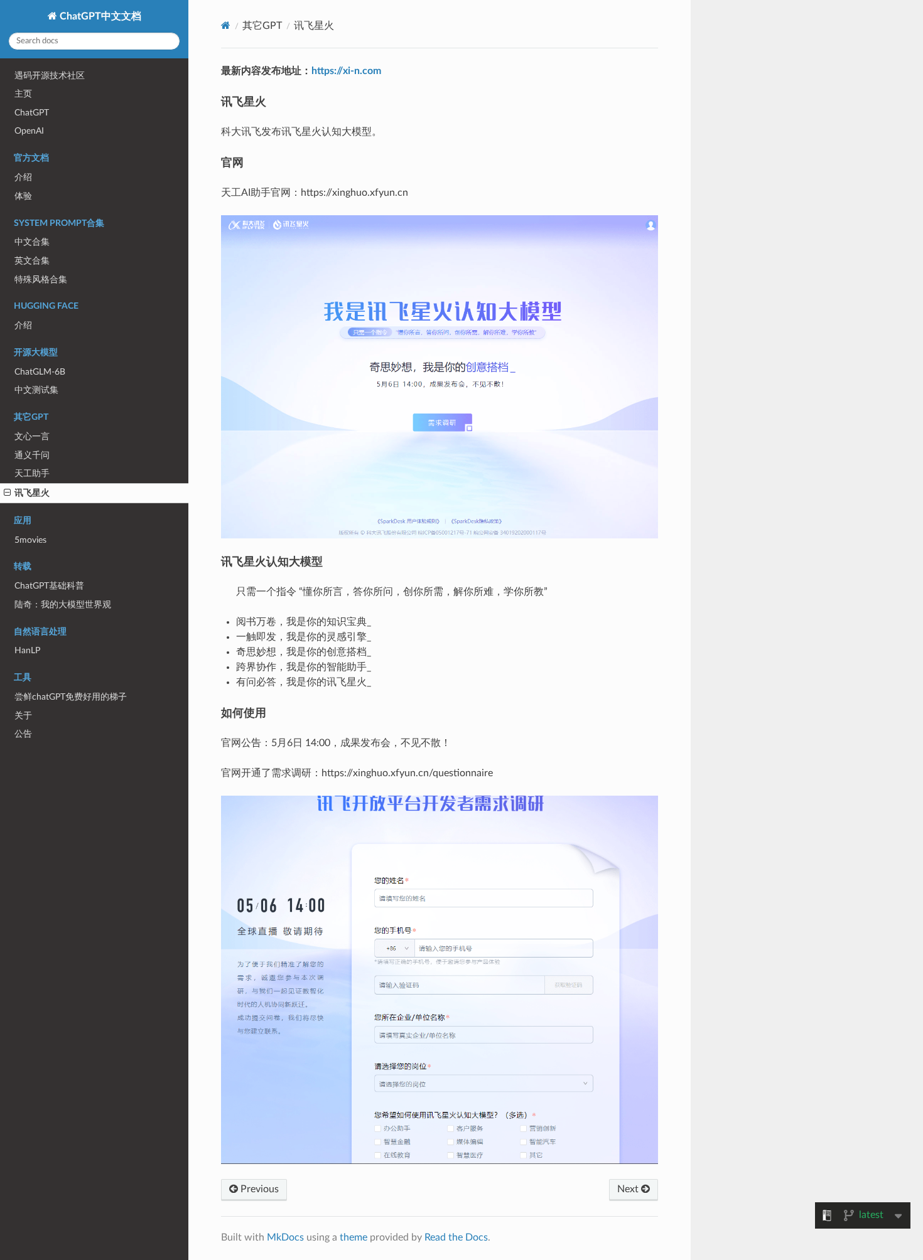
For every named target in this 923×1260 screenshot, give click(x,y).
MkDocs (285, 1237)
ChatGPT (31, 112)
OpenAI (29, 131)
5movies (30, 540)
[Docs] (225, 25)
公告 (23, 734)
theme (353, 1237)
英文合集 (32, 260)
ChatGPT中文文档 (99, 16)
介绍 (23, 177)
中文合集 (32, 242)
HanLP (27, 650)
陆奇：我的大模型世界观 (62, 604)
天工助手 (32, 473)
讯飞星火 (32, 493)
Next (629, 1189)
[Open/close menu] (7, 493)
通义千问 (32, 455)
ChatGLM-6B (39, 371)
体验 (23, 196)
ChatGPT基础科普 (49, 585)
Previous (258, 1189)
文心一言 (32, 436)
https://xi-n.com (346, 71)
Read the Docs (456, 1237)
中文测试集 (36, 390)
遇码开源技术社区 (49, 75)
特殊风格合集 (40, 279)
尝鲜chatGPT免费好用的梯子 (70, 697)
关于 (23, 715)
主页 (23, 94)
